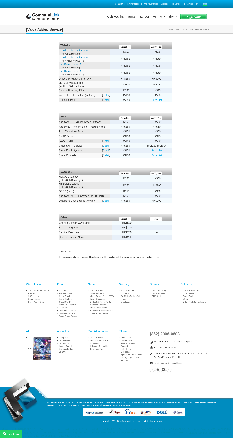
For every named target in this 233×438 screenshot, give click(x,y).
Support (164, 4)
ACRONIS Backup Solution (132, 296)
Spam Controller (66, 299)
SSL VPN (125, 293)
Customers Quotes (98, 349)
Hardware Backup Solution (101, 310)
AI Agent (31, 348)
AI (154, 16)
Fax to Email (188, 296)
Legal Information (66, 346)
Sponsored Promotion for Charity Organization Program (131, 358)
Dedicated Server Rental (100, 302)
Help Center (175, 4)
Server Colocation (98, 299)
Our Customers (96, 338)
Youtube (157, 369)
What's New (126, 338)
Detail (106, 95)
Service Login (192, 4)
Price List (156, 100)
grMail (123, 299)
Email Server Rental (98, 308)
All (162, 16)
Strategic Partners (66, 349)
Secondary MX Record (69, 313)
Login (174, 17)
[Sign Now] (193, 16)
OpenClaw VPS (97, 293)
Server (144, 16)
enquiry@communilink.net (172, 363)
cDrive (185, 299)
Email (132, 16)
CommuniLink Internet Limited (135, 421)
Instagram (163, 369)
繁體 (205, 4)
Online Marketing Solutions (194, 302)
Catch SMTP (64, 308)
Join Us (62, 352)
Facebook (152, 369)
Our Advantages (151, 4)
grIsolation (125, 302)
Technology (64, 343)
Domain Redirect (159, 293)
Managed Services (98, 305)
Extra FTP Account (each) (73, 50)
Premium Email (65, 293)
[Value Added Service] (37, 302)
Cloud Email (64, 296)
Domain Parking (159, 290)
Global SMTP (65, 302)
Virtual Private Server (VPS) (102, 296)
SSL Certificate (127, 290)
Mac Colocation (97, 290)
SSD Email (63, 290)
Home (170, 29)
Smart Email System (67, 305)
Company (63, 338)
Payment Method (134, 4)
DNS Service (157, 296)
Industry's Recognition (99, 346)
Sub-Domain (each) (70, 64)
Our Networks (65, 340)
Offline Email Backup (68, 310)
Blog (168, 369)
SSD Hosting (33, 296)
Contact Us (120, 4)
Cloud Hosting (34, 299)
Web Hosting (115, 16)
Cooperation (126, 340)
